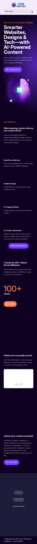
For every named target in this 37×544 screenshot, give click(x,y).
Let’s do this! (11, 462)
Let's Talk (10, 304)
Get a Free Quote (13, 70)
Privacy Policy (18, 499)
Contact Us (19, 492)
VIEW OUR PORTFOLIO (18, 246)
